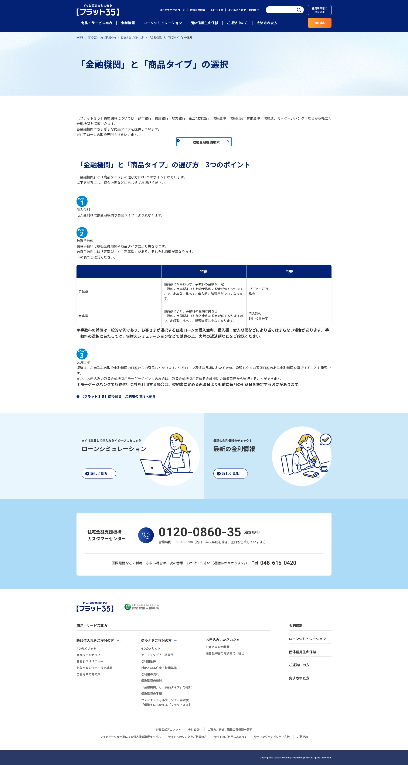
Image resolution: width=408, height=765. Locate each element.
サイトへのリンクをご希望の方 (187, 737)
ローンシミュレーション (162, 22)
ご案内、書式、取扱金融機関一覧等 (230, 729)
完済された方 (267, 22)
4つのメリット (86, 648)
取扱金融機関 (197, 10)
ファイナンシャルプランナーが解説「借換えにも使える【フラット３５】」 (167, 702)
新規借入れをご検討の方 (102, 37)
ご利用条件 (148, 661)
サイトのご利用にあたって (230, 737)
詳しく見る (98, 473)
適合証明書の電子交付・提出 (225, 653)
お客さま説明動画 (218, 647)
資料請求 (319, 22)
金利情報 (128, 22)
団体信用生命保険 (204, 22)
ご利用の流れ (150, 674)
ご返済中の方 (237, 22)
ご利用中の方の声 (88, 674)
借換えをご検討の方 (132, 37)
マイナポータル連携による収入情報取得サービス (130, 737)
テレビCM (194, 729)
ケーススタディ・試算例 (157, 655)
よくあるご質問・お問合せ (243, 10)
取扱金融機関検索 (206, 142)
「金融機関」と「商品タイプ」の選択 (166, 687)
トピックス (216, 10)
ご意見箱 (302, 737)
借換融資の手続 (151, 693)
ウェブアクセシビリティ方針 (272, 737)
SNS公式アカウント (168, 729)
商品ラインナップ (88, 655)
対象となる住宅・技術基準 (94, 668)
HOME (80, 37)
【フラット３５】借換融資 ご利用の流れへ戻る (118, 396)
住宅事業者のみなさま (319, 9)
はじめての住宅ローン (172, 10)
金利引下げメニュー (89, 661)
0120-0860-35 (200, 532)
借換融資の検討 (151, 680)
